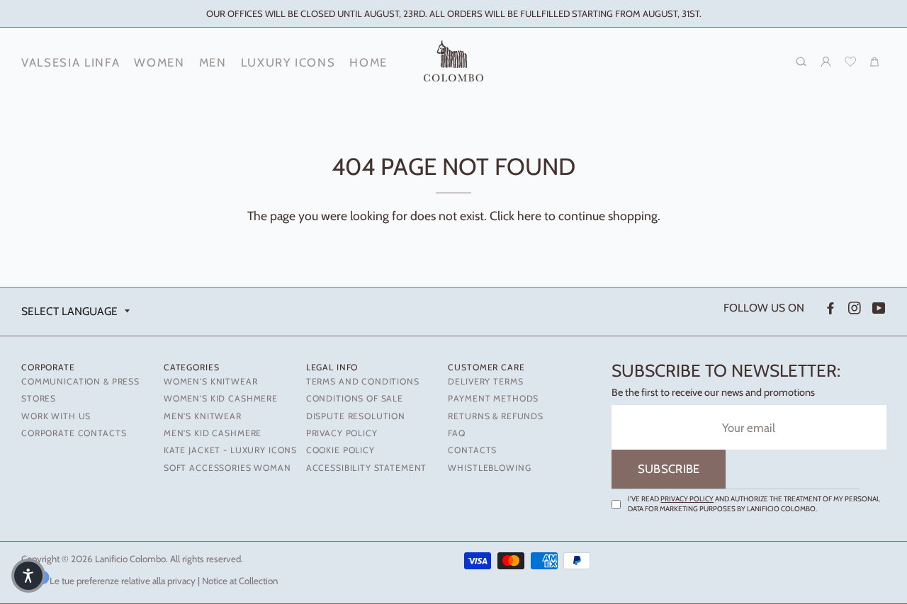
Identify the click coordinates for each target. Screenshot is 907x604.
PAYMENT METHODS (493, 398)
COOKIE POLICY (340, 450)
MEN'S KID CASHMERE (212, 433)
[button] (28, 576)
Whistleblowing (489, 467)
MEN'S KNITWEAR (203, 416)
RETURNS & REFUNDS (495, 416)
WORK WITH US (56, 416)
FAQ (457, 433)
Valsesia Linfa (70, 62)
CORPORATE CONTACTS (73, 433)
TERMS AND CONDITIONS (362, 381)
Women (159, 62)
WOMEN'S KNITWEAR (211, 381)
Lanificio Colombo (130, 558)
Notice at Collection (240, 580)
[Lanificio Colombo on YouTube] (877, 308)
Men (213, 62)
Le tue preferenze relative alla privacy (123, 580)
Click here (515, 215)
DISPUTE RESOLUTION (355, 416)
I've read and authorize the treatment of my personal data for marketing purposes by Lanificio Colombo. (754, 503)
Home (368, 62)
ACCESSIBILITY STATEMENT (366, 467)
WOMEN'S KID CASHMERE (221, 398)
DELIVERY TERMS (485, 381)
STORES (38, 398)
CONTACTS (472, 450)
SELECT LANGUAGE (69, 311)
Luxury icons (288, 62)
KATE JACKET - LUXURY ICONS (230, 450)
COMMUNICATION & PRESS (80, 381)
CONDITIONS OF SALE (354, 398)
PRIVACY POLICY (342, 433)
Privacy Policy (687, 498)
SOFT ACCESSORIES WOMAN (227, 467)
